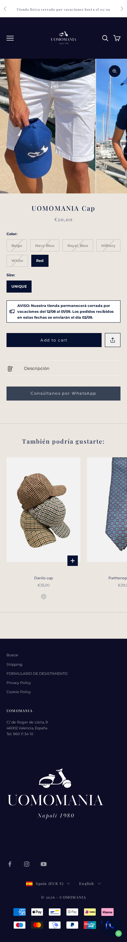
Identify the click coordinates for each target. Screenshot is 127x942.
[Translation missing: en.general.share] (112, 340)
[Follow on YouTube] (43, 864)
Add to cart (54, 340)
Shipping (14, 664)
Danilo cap (43, 578)
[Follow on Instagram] (26, 864)
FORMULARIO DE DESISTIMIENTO (37, 673)
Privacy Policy (19, 682)
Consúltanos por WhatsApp (63, 393)
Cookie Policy (19, 692)
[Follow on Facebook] (10, 864)
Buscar (12, 655)
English (86, 883)
